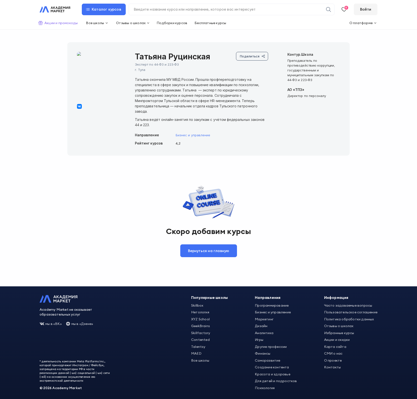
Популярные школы (209, 297)
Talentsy (198, 346)
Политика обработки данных (349, 319)
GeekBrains (200, 326)
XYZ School (200, 319)
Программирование (272, 305)
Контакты (332, 367)
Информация (336, 297)
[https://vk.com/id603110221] (79, 106)
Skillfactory (200, 333)
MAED (196, 353)
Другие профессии (271, 346)
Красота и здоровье (272, 374)
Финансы (262, 353)
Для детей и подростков (276, 381)
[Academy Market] (55, 9)
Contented (200, 339)
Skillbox (197, 305)
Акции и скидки (337, 339)
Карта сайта (335, 346)
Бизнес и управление (193, 135)
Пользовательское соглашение (350, 312)
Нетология (200, 312)
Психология (265, 388)
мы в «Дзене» (82, 324)
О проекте (333, 360)
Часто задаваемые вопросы (348, 305)
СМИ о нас (333, 353)
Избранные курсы (339, 333)
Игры (259, 339)
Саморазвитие (267, 360)
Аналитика (264, 333)
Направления (267, 297)
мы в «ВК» (53, 324)
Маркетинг (264, 319)
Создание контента (272, 367)
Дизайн (261, 326)
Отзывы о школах (339, 326)
